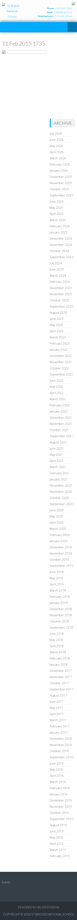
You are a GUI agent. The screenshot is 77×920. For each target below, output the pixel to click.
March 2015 (58, 850)
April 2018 (57, 646)
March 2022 (58, 399)
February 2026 (60, 164)
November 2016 (61, 745)
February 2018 (60, 658)
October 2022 (59, 368)
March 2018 (58, 652)
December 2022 (61, 356)
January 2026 (59, 170)
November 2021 (61, 424)
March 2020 (58, 529)
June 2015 (57, 831)
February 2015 (60, 856)
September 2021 (61, 436)
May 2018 (56, 640)
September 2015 (61, 819)
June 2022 (57, 380)
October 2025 (59, 189)
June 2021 (57, 448)
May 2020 (56, 516)
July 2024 (56, 263)
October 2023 (59, 300)
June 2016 (57, 763)
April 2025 (57, 214)
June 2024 (57, 269)
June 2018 (57, 634)
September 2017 (61, 689)
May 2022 (56, 387)
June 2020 (57, 510)
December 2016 (61, 739)
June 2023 (57, 319)
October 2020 (59, 498)
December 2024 (61, 238)
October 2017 (59, 683)
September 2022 (61, 374)
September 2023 (61, 306)
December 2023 (61, 288)
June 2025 (57, 201)
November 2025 (61, 183)
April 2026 (57, 152)
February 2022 (60, 405)
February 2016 (60, 788)
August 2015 (58, 825)
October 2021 (59, 430)
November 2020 (61, 492)
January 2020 (59, 541)
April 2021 (57, 461)
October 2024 (59, 251)
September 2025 (61, 195)
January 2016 (59, 794)
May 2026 (56, 146)
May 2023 (56, 325)
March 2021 (58, 467)
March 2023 (58, 337)
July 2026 (56, 133)
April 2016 (57, 776)
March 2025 (58, 220)
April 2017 (57, 714)
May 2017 (56, 708)
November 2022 (61, 362)
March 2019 (58, 590)
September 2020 (61, 504)
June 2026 (57, 140)
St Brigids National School (52, 914)
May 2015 (56, 837)
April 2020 (57, 522)
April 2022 (57, 393)
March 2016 (58, 782)
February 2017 (60, 726)
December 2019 (61, 547)
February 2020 (60, 535)
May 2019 (56, 578)
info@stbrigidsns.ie (63, 12)
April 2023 (57, 331)
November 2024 (61, 245)
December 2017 (61, 671)
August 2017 (58, 695)
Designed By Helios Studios (38, 907)
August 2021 (58, 442)
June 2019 (57, 572)
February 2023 (60, 343)
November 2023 (61, 294)
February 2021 (60, 473)
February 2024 (60, 282)
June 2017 (57, 701)
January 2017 (59, 732)
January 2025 (59, 232)
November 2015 (61, 806)
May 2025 (56, 208)
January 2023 (59, 350)
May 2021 (56, 455)
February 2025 (60, 226)
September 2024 (61, 257)
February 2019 (60, 597)
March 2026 (58, 158)
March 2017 (58, 720)
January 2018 (59, 664)
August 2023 (58, 313)
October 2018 (59, 621)
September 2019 (61, 566)
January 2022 (59, 411)
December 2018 (61, 609)
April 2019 (57, 584)
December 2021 (61, 417)
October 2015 (59, 813)
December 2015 (61, 800)
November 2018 (61, 615)
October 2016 (59, 751)
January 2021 (59, 479)
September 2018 (61, 627)
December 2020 (61, 485)
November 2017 (61, 677)
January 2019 (59, 603)
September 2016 (61, 757)
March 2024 (58, 275)
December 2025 (61, 177)
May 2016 (56, 769)
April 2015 (57, 844)
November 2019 (61, 553)
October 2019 (59, 559)
